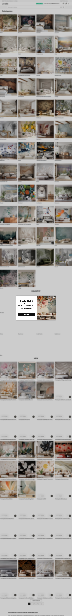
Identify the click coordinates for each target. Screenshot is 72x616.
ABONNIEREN (26, 314)
